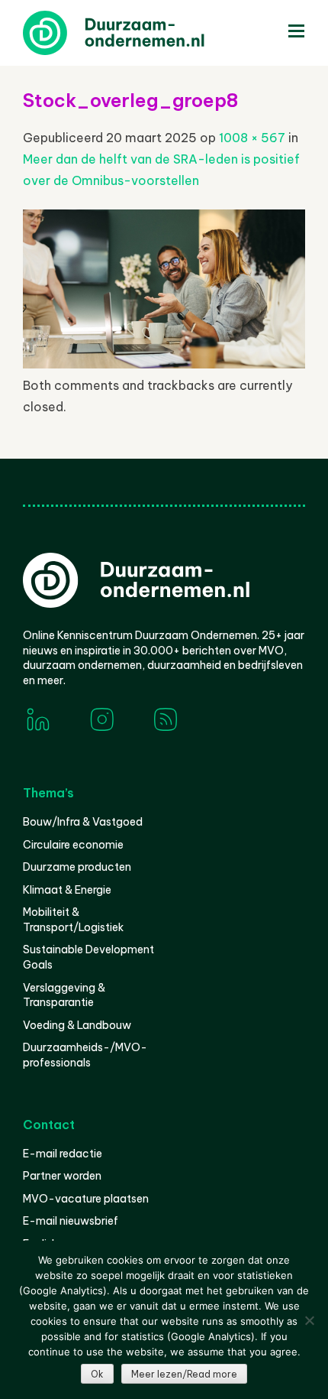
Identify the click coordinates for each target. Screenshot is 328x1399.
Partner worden (62, 1176)
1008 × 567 (252, 137)
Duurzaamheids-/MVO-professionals (85, 1055)
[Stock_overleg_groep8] (164, 364)
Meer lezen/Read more (184, 1374)
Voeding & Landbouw (77, 1025)
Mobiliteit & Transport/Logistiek (73, 919)
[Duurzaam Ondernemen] (137, 33)
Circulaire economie (73, 845)
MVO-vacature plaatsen (86, 1199)
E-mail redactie (62, 1153)
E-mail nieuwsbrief (70, 1221)
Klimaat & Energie (67, 890)
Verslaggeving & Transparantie (64, 995)
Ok (97, 1374)
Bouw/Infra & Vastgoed (83, 822)
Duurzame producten (77, 867)
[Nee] (309, 1320)
